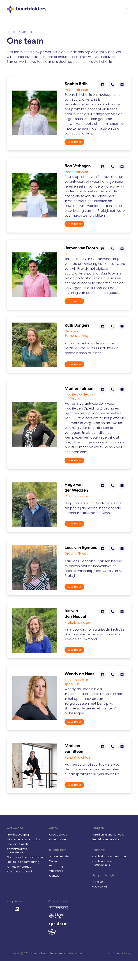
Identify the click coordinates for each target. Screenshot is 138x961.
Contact (54, 875)
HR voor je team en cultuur (24, 839)
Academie (98, 850)
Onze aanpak (58, 834)
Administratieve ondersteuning (17, 850)
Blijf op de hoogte (103, 875)
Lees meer (74, 142)
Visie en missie (59, 856)
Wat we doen (16, 828)
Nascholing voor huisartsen (109, 856)
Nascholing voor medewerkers (102, 863)
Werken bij (56, 866)
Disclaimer (112, 953)
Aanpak (54, 828)
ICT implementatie (19, 866)
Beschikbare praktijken (106, 839)
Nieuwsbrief (99, 886)
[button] (126, 9)
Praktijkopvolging (18, 834)
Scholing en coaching (21, 871)
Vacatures (56, 871)
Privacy (126, 953)
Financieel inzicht (18, 844)
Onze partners (58, 839)
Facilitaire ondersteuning (23, 862)
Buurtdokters (57, 850)
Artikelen (97, 882)
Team (53, 861)
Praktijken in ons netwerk (108, 834)
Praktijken (98, 828)
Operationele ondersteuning (26, 857)
